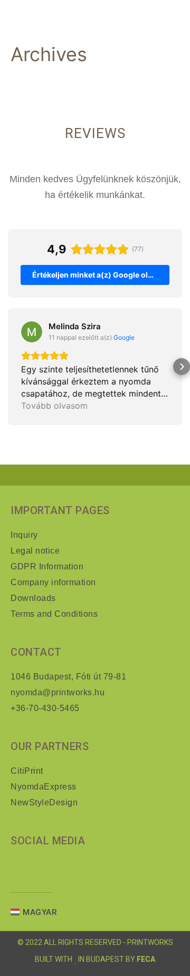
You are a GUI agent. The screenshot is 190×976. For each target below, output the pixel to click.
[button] (8, 366)
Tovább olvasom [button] (54, 405)
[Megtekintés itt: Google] (31, 331)
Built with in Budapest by (86, 959)
